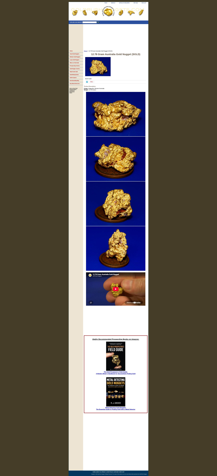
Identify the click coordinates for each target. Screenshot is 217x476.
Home (85, 51)
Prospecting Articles (75, 65)
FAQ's (71, 92)
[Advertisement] (115, 37)
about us (113, 2)
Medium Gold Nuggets (75, 56)
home (106, 2)
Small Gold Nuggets (74, 54)
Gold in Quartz (73, 77)
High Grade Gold (74, 71)
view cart (144, 2)
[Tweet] (87, 82)
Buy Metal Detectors (75, 83)
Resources (72, 91)
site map (136, 2)
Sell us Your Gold (73, 88)
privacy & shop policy (124, 2)
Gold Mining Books (74, 74)
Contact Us (72, 90)
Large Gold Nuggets (74, 59)
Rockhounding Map (74, 80)
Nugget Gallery (73, 89)
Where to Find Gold (74, 62)
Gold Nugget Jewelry (75, 68)
